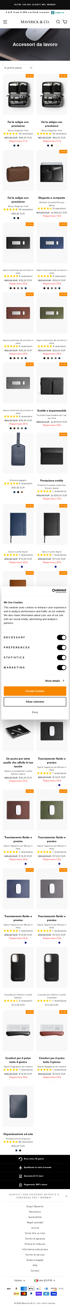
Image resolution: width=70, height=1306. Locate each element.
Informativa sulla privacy (35, 1249)
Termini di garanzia (35, 1239)
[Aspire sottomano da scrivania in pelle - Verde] (18, 288)
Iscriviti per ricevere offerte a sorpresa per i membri (34, 1196)
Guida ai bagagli (35, 1260)
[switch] (61, 647)
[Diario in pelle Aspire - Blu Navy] (22, 567)
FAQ (35, 1265)
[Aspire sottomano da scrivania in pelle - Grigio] (22, 288)
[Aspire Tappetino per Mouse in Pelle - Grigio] (55, 785)
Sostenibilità (35, 1217)
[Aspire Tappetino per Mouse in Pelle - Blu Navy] (59, 785)
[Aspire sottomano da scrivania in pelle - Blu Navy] (25, 288)
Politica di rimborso (35, 1244)
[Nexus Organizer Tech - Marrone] (22, 145)
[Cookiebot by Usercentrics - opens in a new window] (52, 591)
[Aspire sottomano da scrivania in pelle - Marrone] (14, 288)
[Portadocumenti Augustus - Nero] (20, 1150)
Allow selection (35, 701)
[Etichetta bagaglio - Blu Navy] (14, 492)
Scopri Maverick (35, 1206)
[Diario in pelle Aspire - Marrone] (18, 567)
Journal (35, 1228)
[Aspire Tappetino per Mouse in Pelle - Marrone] (48, 785)
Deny (35, 712)
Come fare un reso (35, 1233)
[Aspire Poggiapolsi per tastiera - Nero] (16, 1082)
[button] (45, 208)
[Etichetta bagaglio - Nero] (18, 492)
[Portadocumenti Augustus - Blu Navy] (16, 1150)
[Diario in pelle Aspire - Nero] (14, 567)
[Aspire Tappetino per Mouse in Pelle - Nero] (44, 785)
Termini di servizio (35, 1255)
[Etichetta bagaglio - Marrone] (22, 492)
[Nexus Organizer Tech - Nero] (18, 145)
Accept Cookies (35, 691)
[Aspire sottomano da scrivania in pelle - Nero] (10, 288)
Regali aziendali (35, 1222)
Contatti (35, 1271)
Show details (52, 680)
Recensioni (35, 1212)
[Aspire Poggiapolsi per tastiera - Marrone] (20, 1082)
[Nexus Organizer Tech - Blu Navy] (14, 145)
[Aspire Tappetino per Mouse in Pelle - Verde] (52, 785)
